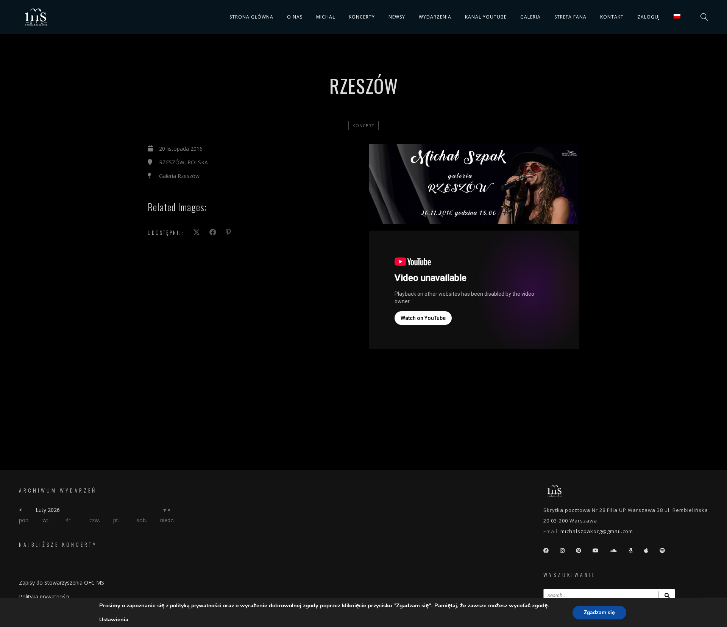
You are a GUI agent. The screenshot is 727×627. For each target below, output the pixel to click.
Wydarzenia (435, 17)
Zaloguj (648, 17)
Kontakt (612, 17)
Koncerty (362, 17)
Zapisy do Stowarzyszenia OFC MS (61, 582)
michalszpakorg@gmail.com (596, 531)
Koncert (363, 125)
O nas (295, 17)
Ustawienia (113, 619)
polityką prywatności (196, 605)
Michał (325, 17)
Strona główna (251, 17)
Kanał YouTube (486, 17)
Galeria (530, 17)
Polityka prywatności (44, 596)
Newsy (396, 17)
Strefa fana (570, 17)
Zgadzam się (599, 612)
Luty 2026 (48, 509)
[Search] (666, 595)
